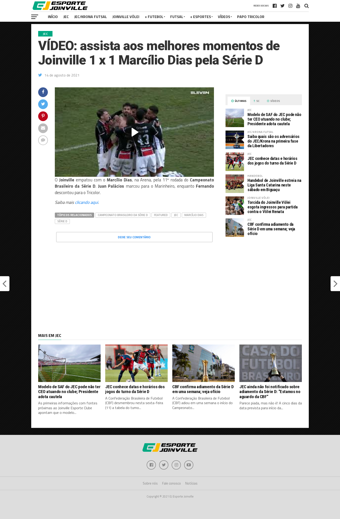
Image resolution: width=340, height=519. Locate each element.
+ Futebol (154, 16)
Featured (161, 215)
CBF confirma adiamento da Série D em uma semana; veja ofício (271, 229)
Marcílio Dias (194, 215)
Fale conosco (171, 483)
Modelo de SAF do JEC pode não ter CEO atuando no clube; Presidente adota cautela (274, 119)
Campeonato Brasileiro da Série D (123, 215)
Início (53, 16)
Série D (62, 221)
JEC (66, 16)
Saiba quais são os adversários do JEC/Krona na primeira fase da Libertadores (273, 141)
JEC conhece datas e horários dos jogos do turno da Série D (272, 160)
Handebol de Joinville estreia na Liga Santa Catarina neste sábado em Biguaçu (274, 185)
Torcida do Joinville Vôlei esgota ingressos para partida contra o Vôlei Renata (272, 207)
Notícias (191, 483)
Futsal (176, 16)
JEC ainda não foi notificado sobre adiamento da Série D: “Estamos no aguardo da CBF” (269, 391)
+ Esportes (200, 16)
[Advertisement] (264, 279)
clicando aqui (86, 202)
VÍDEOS (224, 16)
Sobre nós (150, 483)
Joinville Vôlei (125, 16)
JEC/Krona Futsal (90, 16)
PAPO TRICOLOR (250, 16)
